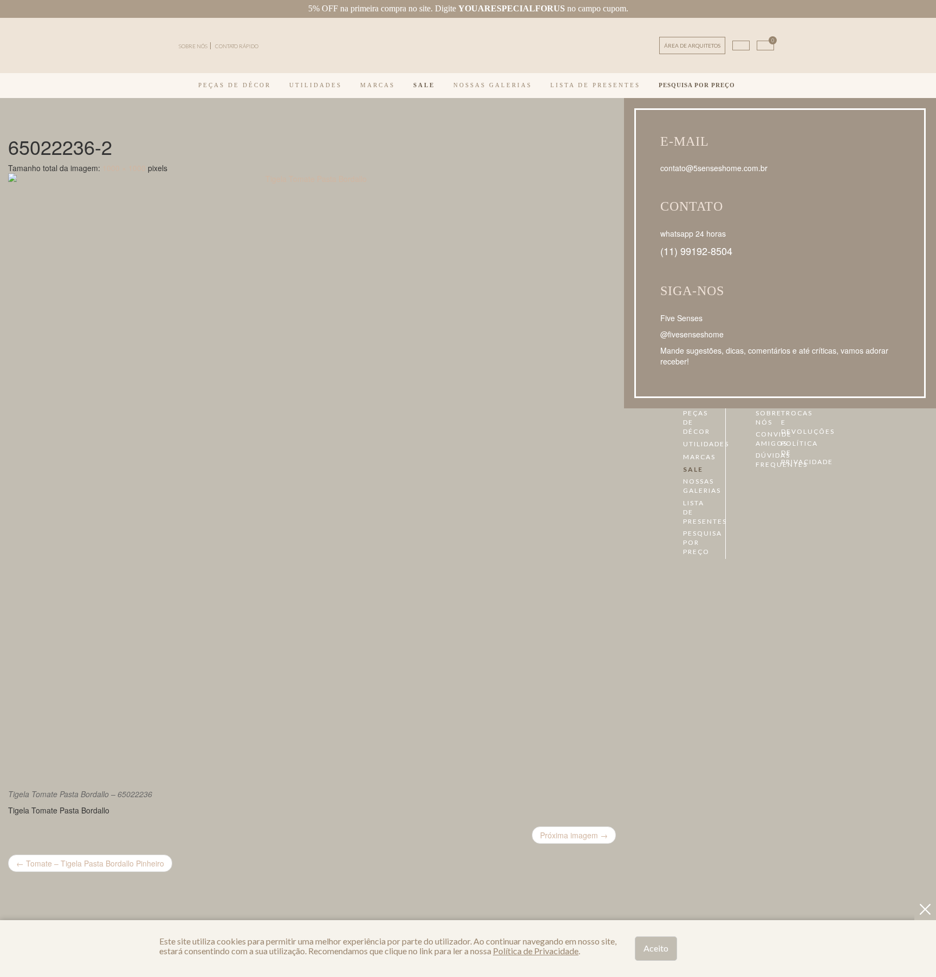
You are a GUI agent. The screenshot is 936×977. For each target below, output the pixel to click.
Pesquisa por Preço (697, 85)
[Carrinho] (765, 45)
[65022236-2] (312, 477)
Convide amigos (760, 438)
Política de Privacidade (785, 452)
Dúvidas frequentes (760, 459)
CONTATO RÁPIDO (236, 46)
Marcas (377, 85)
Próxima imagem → (574, 835)
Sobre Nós (760, 417)
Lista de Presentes (595, 85)
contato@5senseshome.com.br (714, 167)
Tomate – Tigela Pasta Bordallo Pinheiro (90, 863)
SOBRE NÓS (193, 46)
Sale (424, 85)
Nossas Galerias (492, 85)
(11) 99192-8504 (696, 251)
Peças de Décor (234, 85)
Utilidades (315, 85)
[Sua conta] (741, 45)
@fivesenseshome (692, 334)
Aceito (656, 948)
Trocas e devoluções (785, 422)
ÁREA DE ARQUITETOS (692, 45)
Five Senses (681, 317)
